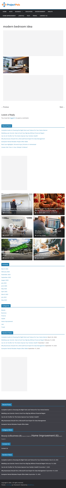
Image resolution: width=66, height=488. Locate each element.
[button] (22, 11)
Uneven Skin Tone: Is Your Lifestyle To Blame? (14, 147)
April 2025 (4, 291)
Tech (28, 15)
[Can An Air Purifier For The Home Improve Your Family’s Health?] (16, 227)
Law (2, 324)
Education (29, 11)
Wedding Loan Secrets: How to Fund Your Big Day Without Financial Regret (22, 133)
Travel (35, 15)
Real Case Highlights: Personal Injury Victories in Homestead (18, 144)
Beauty (3, 310)
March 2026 (4, 269)
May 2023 (4, 300)
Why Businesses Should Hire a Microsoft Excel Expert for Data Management (23, 139)
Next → (62, 107)
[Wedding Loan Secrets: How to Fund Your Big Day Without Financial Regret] (49, 204)
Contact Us (43, 15)
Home (4, 11)
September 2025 (6, 277)
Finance (3, 316)
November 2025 (5, 274)
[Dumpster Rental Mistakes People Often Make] (16, 249)
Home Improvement (9, 15)
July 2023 (4, 297)
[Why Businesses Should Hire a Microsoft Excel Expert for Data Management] (49, 227)
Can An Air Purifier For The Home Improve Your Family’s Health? (19, 136)
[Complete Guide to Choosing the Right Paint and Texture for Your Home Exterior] (16, 204)
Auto (10, 11)
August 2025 (5, 280)
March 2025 (4, 294)
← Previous (5, 107)
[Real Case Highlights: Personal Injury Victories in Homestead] (49, 249)
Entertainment (40, 11)
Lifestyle (21, 15)
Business (18, 11)
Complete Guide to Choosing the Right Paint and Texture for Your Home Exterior (24, 130)
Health (50, 11)
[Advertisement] (33, 43)
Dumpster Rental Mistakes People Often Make (14, 141)
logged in (13, 118)
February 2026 (5, 272)
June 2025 (4, 286)
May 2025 (4, 289)
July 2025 (4, 283)
